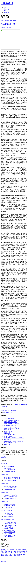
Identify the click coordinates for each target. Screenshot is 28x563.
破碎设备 (4, 551)
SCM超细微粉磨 (8, 516)
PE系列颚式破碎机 (9, 468)
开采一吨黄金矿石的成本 (9, 410)
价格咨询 (3, 561)
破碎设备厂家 (8, 552)
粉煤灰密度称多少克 (9, 434)
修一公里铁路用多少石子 (10, 442)
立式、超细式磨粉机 (6, 510)
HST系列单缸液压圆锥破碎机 (12, 477)
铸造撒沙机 (7, 433)
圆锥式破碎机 (4, 474)
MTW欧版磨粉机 (8, 507)
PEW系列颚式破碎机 (9, 469)
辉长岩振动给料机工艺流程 (11, 423)
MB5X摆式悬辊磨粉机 (10, 504)
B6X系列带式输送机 (9, 535)
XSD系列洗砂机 (8, 533)
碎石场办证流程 (8, 436)
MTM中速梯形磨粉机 (9, 505)
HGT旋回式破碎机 (9, 466)
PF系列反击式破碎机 (9, 489)
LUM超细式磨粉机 (9, 514)
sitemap (2, 554)
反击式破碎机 (4, 483)
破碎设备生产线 (18, 551)
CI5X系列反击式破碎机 (10, 486)
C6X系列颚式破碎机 (9, 471)
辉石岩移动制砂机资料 (10, 425)
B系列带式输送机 (8, 536)
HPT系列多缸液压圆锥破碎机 (12, 478)
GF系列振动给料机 (9, 530)
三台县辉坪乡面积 (9, 418)
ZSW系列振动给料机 (9, 532)
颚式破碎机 (4, 463)
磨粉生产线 (13, 20)
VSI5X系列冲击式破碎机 (10, 496)
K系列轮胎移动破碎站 (10, 523)
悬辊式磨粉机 (4, 501)
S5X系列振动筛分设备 (10, 525)
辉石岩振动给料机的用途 (10, 422)
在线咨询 (3, 457)
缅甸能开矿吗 (7, 439)
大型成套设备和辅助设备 (7, 519)
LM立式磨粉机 (8, 513)
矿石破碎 (23, 552)
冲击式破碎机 (4, 492)
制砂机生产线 (4, 549)
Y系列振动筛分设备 (9, 527)
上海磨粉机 (11, 549)
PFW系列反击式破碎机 (10, 487)
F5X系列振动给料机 (9, 528)
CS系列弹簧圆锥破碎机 (10, 480)
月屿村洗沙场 (7, 444)
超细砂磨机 (10, 551)
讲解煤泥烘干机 (7, 412)
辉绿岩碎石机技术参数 (8, 24)
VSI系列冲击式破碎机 (10, 498)
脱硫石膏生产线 (8, 431)
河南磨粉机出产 (8, 429)
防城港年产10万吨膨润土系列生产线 (14, 438)
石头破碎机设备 (16, 552)
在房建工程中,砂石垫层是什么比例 (13, 441)
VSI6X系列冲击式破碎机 (10, 495)
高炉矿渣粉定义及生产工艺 (11, 428)
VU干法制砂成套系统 (10, 522)
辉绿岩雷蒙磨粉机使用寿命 (11, 420)
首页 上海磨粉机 (5, 20)
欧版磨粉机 (18, 549)
